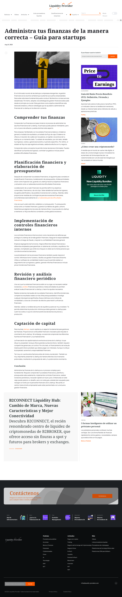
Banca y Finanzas (86, 441)
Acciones (45, 542)
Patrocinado (112, 166)
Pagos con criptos (72, 539)
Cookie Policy (67, 591)
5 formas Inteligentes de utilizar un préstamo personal (99, 425)
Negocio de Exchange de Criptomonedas (79, 545)
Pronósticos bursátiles (49, 539)
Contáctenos (102, 496)
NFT (44, 566)
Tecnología (46, 560)
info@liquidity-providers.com (90, 583)
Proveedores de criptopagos (100, 545)
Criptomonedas (47, 551)
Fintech (83, 163)
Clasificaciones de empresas (57, 14)
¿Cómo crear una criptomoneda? (97, 146)
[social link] (116, 583)
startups (26, 329)
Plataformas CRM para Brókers (101, 551)
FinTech (69, 551)
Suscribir (113, 56)
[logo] (61, 5)
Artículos (24, 15)
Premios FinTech (72, 557)
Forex (44, 554)
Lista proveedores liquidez (39, 14)
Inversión (70, 563)
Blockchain (70, 560)
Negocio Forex (71, 548)
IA (43, 557)
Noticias (7, 15)
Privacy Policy (53, 591)
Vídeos (16, 15)
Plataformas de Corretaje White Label (103, 548)
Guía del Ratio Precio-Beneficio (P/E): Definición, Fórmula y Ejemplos (96, 97)
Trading (83, 114)
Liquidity (70, 554)
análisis (25, 287)
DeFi (44, 563)
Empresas (46, 548)
